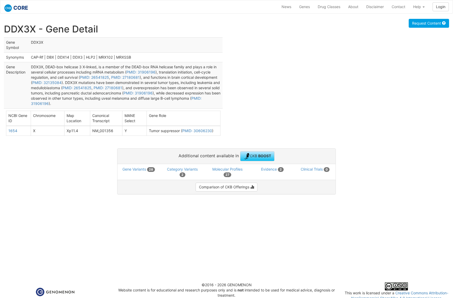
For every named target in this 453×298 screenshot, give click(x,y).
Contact (398, 6)
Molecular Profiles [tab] (227, 172)
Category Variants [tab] (182, 172)
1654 (12, 130)
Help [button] (417, 6)
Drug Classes (329, 6)
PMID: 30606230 (197, 130)
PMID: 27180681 (125, 77)
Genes (304, 6)
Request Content (427, 23)
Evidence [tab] (271, 169)
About (353, 6)
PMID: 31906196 (140, 72)
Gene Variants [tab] (137, 169)
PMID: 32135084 (47, 82)
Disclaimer (375, 6)
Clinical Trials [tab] (314, 169)
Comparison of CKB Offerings (224, 187)
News (286, 6)
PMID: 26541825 (94, 77)
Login (440, 6)
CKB (260, 155)
